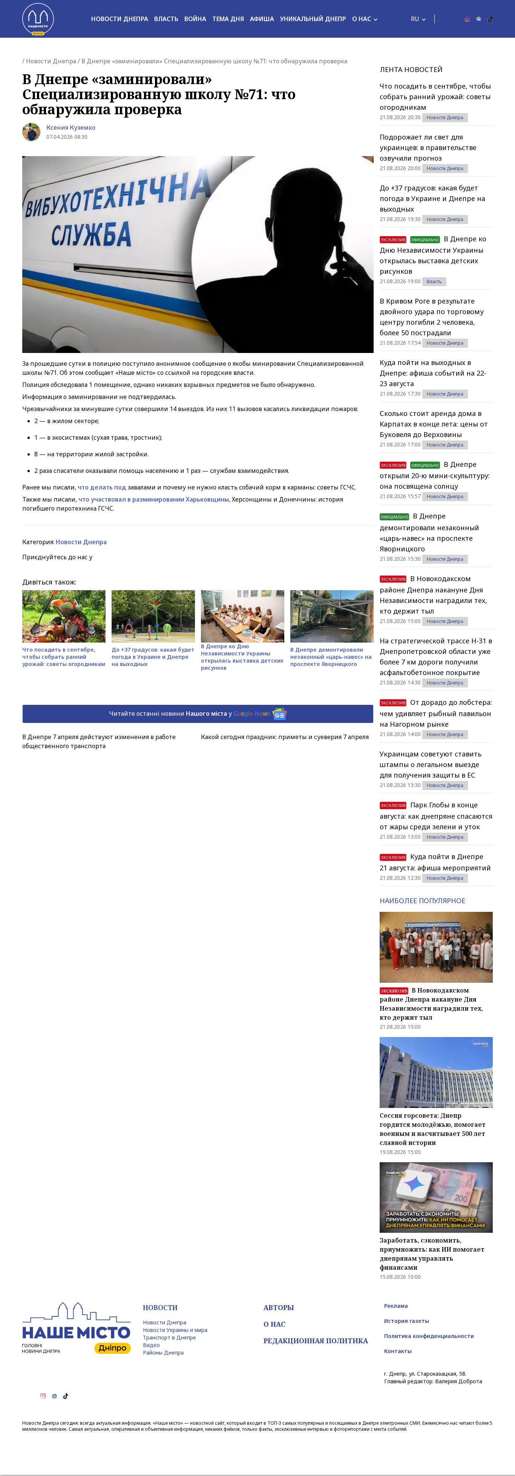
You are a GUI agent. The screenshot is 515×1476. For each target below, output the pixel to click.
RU (415, 19)
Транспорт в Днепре (169, 1337)
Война (195, 19)
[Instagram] (467, 19)
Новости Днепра (119, 19)
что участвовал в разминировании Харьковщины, (154, 499)
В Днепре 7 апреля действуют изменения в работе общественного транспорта (99, 741)
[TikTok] (490, 19)
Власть (166, 19)
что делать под (103, 487)
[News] (478, 19)
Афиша (262, 19)
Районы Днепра (163, 1352)
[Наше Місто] (38, 19)
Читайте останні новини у (190, 713)
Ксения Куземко (70, 127)
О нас (361, 19)
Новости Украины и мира (175, 1329)
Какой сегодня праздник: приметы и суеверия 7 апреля (285, 737)
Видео (151, 1345)
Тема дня (228, 19)
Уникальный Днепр (313, 19)
